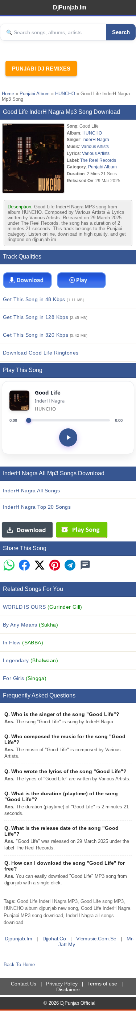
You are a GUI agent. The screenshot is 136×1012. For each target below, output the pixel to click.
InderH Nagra (95, 139)
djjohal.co (54, 938)
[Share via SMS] (85, 566)
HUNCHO (65, 93)
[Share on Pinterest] (54, 566)
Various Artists (95, 146)
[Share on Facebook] (24, 566)
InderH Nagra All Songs (31, 490)
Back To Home (19, 964)
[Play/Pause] (68, 437)
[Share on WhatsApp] (9, 566)
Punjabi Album (35, 93)
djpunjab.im (18, 938)
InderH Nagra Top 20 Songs (37, 507)
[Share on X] (39, 566)
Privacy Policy (62, 984)
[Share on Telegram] (70, 566)
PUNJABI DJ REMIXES (41, 68)
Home (8, 93)
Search (121, 32)
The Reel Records (98, 160)
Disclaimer (68, 989)
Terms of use (102, 984)
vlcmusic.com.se (96, 938)
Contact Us (23, 984)
